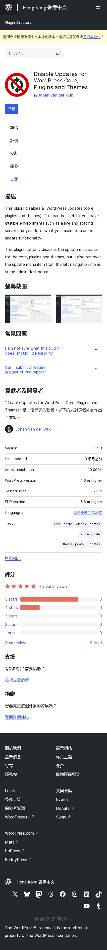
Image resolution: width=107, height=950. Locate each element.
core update (63, 524)
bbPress (15, 850)
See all (96, 642)
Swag (63, 816)
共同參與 (64, 790)
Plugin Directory (18, 22)
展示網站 (64, 748)
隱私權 (11, 774)
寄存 (9, 765)
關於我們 (13, 748)
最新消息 (13, 756)
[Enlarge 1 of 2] (44, 301)
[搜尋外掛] (58, 53)
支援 (14, 179)
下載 (11, 108)
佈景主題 (64, 756)
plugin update (90, 534)
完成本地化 (92, 36)
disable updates (88, 524)
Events (62, 799)
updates (94, 544)
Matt (12, 842)
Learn (10, 790)
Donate (65, 808)
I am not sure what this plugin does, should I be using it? (32, 350)
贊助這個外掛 (17, 717)
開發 (14, 166)
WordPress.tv (20, 816)
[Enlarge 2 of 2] (95, 301)
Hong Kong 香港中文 (35, 882)
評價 (14, 140)
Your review (15, 642)
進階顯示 (13, 558)
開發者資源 (15, 808)
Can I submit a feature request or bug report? (25, 369)
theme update (73, 544)
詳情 (14, 127)
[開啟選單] (99, 7)
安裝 (14, 153)
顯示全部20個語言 (88, 513)
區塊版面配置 (68, 774)
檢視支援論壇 (17, 680)
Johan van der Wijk (55, 95)
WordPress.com (22, 833)
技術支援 (13, 799)
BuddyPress (18, 859)
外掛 (60, 765)
